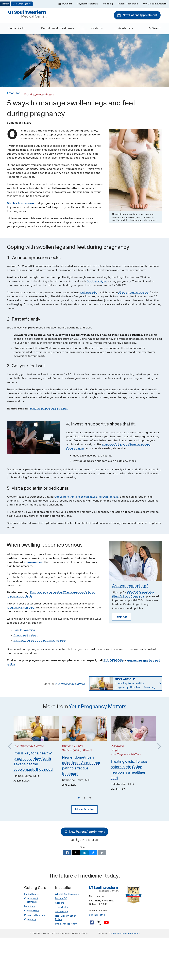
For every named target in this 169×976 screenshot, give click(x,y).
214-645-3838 (89, 840)
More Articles (84, 809)
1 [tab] (79, 798)
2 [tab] (84, 798)
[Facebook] (91, 924)
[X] (98, 924)
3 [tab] (90, 798)
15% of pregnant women (133, 292)
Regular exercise (24, 630)
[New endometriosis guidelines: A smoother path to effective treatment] (84, 728)
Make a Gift (61, 898)
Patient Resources (128, 3)
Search (156, 28)
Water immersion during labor (49, 408)
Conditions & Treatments (57, 28)
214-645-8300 (113, 660)
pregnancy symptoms (20, 607)
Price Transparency (66, 923)
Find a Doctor (16, 28)
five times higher (97, 281)
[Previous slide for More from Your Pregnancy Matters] (11, 746)
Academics (125, 28)
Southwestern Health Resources (124, 933)
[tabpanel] (36, 749)
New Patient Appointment (139, 15)
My (67, 3)
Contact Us (30, 919)
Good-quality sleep (26, 635)
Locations (96, 28)
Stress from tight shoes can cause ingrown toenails (86, 497)
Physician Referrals (87, 3)
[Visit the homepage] (27, 14)
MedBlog (108, 3)
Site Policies (61, 911)
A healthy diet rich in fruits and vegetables (40, 640)
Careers (59, 902)
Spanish (5, 3)
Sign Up (122, 616)
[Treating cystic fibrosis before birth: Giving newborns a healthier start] (133, 728)
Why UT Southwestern (155, 3)
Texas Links (61, 907)
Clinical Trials (31, 910)
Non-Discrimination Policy (65, 917)
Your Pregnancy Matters (69, 684)
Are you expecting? (130, 585)
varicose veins (89, 292)
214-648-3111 (97, 915)
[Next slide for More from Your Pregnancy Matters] (157, 746)
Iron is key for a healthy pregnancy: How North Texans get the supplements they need (136, 683)
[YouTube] (106, 924)
